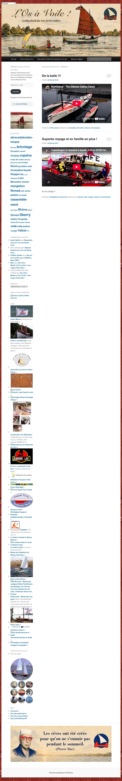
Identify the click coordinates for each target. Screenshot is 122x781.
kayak (27, 170)
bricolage (24, 146)
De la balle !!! (51, 75)
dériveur (27, 159)
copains (26, 155)
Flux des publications (18, 713)
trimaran (87, 128)
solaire (13, 219)
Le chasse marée (16, 547)
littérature (14, 178)
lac (22, 174)
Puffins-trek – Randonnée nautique (21, 597)
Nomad (15, 190)
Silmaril (14, 215)
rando (24, 195)
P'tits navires (54, 128)
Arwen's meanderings (18, 340)
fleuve (14, 166)
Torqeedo (23, 219)
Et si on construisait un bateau (20, 467)
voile (85, 197)
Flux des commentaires (19, 716)
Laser (26, 174)
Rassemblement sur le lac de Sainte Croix (21, 242)
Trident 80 (14, 222)
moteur (25, 181)
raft (19, 195)
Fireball (24, 162)
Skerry (25, 214)
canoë (22, 151)
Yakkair (22, 230)
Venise (27, 222)
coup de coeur (17, 159)
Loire (21, 178)
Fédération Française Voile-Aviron (20, 480)
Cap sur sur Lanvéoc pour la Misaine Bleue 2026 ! (21, 257)
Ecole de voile (15, 162)
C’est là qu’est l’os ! (27, 59)
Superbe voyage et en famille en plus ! (69, 139)
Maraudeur (15, 181)
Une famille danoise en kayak (21, 637)
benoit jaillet (15, 240)
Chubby (14, 155)
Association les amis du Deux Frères (21, 370)
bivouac (13, 147)
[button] (21, 669)
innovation (72, 128)
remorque (14, 210)
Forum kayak (27, 489)
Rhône (22, 209)
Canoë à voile (27, 392)
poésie (14, 195)
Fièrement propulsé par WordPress (61, 773)
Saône (30, 210)
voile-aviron (23, 226)
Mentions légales (77, 59)
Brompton (15, 151)
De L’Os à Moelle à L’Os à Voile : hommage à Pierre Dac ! (20, 265)
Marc (12, 263)
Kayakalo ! (24, 529)
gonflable (22, 166)
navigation (17, 186)
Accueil (13, 59)
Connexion (14, 711)
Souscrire (16, 92)
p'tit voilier (80, 128)
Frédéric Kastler (16, 255)
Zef (28, 231)
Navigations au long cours (59, 197)
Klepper (15, 174)
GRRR (30, 166)
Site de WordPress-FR (18, 718)
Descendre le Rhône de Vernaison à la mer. (52, 59)
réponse (95, 128)
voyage (90, 197)
